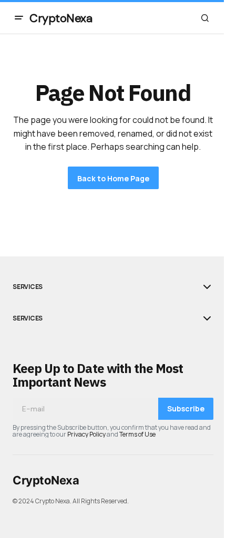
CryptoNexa (61, 18)
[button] (19, 18)
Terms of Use (137, 434)
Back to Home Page (113, 178)
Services (28, 287)
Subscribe (185, 408)
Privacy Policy (86, 434)
